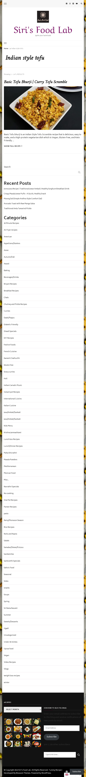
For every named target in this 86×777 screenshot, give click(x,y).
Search (7, 167)
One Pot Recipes (10, 500)
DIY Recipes (9, 338)
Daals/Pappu (9, 318)
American (8, 237)
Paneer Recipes (10, 507)
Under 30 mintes (10, 642)
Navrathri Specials (11, 487)
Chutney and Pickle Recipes (15, 304)
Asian (6, 250)
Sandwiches (9, 554)
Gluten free (8, 365)
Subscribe (51, 737)
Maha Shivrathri (10, 453)
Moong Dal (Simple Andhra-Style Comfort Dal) (23, 199)
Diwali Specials (10, 331)
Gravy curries (9, 372)
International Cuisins (13, 399)
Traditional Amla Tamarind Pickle (17, 208)
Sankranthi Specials (12, 561)
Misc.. (6, 480)
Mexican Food (10, 473)
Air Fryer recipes (10, 230)
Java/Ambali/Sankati (12, 412)
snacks (7, 588)
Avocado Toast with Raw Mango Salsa (19, 203)
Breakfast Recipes (11, 291)
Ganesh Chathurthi (12, 358)
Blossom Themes (23, 773)
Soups (6, 594)
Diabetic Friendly (11, 324)
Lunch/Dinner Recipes (13, 446)
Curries (7, 311)
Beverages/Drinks (11, 277)
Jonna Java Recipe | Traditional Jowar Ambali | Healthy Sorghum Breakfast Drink (36, 189)
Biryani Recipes (10, 284)
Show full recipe (12, 146)
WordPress (46, 773)
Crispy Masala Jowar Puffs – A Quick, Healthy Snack (25, 194)
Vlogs (6, 669)
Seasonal (7, 574)
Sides (6, 581)
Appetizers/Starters (12, 243)
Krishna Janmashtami (12, 432)
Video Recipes (10, 662)
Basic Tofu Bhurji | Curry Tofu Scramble (35, 82)
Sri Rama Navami (10, 608)
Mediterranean (10, 466)
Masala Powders (10, 459)
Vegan (6, 655)
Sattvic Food (9, 568)
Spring (6, 601)
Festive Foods (10, 345)
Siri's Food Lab (43, 28)
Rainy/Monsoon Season (14, 520)
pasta (6, 513)
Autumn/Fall (9, 257)
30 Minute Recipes (11, 223)
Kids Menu (8, 426)
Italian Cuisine (10, 405)
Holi (5, 378)
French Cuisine (10, 351)
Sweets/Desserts (11, 622)
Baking (7, 270)
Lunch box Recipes (12, 439)
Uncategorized (10, 635)
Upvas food (8, 649)
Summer (7, 615)
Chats (6, 297)
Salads (6, 541)
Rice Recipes (9, 527)
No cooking (8, 493)
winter (6, 682)
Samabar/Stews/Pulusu (14, 547)
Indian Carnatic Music (13, 385)
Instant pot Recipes (12, 392)
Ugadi (6, 628)
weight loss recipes (12, 676)
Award (6, 264)
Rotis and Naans (10, 534)
